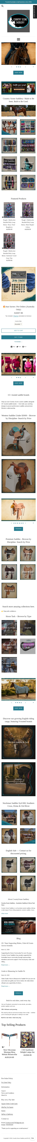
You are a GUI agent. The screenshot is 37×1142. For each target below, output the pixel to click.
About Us (4, 1101)
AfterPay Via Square (7, 1113)
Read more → (5, 971)
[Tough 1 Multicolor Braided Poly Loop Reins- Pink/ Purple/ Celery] (28, 216)
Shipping (15, 322)
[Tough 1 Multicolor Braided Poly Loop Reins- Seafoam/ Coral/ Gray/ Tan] (9, 247)
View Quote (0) (34, 11)
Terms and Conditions (7, 1099)
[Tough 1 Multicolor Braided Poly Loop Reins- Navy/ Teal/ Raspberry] (9, 216)
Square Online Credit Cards (9, 1110)
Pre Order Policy (6, 1088)
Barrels (18, 535)
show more (4, 919)
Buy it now (18, 343)
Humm (3, 1117)
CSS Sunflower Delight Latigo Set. (27, 1057)
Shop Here (18, 78)
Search (3, 1097)
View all (18, 999)
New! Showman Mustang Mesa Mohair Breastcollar (9, 1058)
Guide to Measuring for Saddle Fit (13, 977)
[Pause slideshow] (33, 67)
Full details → (18, 348)
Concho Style (18, 327)
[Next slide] (25, 67)
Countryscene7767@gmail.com (14, 1129)
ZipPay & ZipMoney (7, 1120)
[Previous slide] (11, 67)
